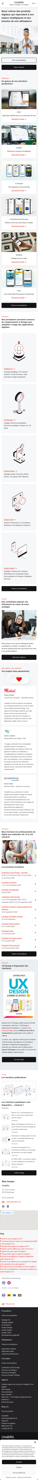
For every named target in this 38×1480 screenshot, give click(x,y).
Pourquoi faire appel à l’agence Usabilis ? (15, 1254)
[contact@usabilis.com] (3, 1202)
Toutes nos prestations (9, 1315)
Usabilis (8, 1437)
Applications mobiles (9, 1349)
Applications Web (8, 1351)
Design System (7, 1330)
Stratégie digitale (7, 1322)
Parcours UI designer (9, 1372)
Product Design (7, 1327)
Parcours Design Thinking (11, 1375)
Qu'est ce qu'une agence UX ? (11, 1239)
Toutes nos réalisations (9, 1344)
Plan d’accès (10, 1304)
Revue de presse (7, 1402)
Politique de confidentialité (24, 1477)
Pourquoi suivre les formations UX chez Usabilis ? (18, 1266)
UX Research (6, 1325)
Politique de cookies (11, 1477)
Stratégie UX (6, 1320)
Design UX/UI (6, 1332)
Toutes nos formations (9, 1363)
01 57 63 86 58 (8, 1198)
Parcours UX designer (9, 1370)
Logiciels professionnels (10, 1354)
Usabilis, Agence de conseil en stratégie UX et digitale (18, 1386)
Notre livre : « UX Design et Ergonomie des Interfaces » (16, 1398)
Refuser (19, 1467)
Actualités (5, 1416)
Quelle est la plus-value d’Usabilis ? (13, 1251)
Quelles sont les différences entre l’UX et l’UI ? (17, 1249)
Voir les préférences (19, 1473)
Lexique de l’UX (7, 1428)
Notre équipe (6, 1389)
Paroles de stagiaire (8, 1423)
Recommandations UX (9, 1418)
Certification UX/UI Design (11, 1367)
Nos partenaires (7, 1392)
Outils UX (5, 1421)
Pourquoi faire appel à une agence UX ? (15, 1246)
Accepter (19, 1462)
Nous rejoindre (7, 1394)
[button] (35, 1442)
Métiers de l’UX (7, 1426)
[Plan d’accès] (3, 1304)
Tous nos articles (7, 1411)
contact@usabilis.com (13, 1202)
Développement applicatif (10, 1335)
